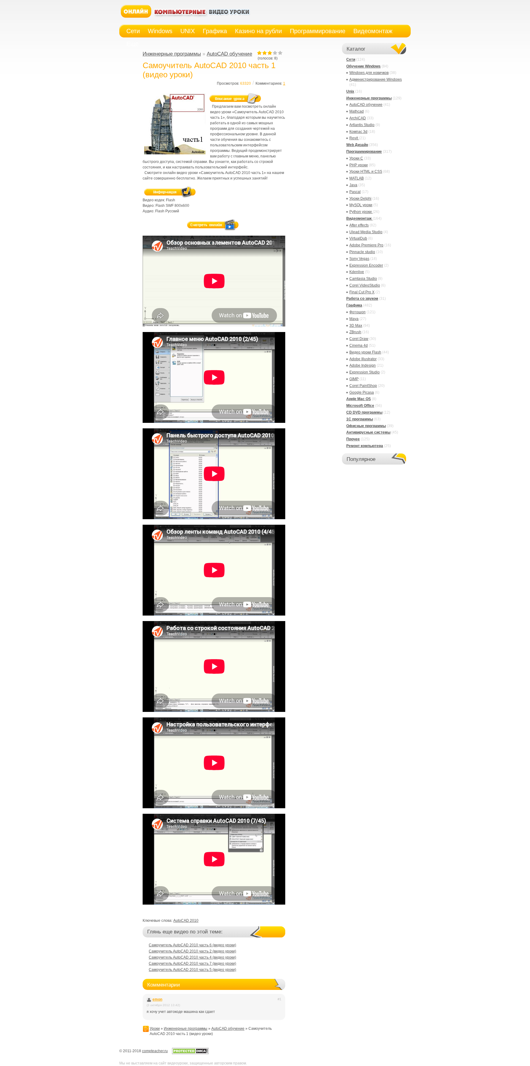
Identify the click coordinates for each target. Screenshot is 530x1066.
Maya (354, 319)
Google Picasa (361, 392)
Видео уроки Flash (365, 352)
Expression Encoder (366, 265)
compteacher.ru (155, 1051)
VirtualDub (358, 238)
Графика (354, 305)
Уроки (155, 1028)
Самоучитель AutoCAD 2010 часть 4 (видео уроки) (192, 957)
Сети (350, 59)
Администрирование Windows (375, 79)
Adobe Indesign (362, 365)
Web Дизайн (357, 145)
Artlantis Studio (361, 125)
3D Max (355, 325)
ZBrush (355, 332)
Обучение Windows (363, 66)
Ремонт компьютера (364, 446)
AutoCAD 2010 (185, 920)
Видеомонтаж (359, 218)
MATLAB (356, 178)
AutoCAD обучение (229, 54)
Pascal (355, 192)
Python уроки (361, 212)
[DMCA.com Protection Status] (190, 1053)
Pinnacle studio (362, 252)
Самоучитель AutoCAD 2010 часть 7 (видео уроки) (192, 963)
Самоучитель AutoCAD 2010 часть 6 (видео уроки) (192, 945)
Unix (350, 91)
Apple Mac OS (358, 399)
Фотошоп (357, 312)
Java (353, 185)
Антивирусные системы (368, 432)
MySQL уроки (360, 205)
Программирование (364, 151)
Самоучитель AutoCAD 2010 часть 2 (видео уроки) (192, 951)
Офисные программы (366, 426)
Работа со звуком (362, 298)
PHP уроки (358, 165)
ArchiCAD (357, 118)
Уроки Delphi (360, 198)
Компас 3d (358, 131)
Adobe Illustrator (363, 359)
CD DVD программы (364, 412)
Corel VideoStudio (364, 285)
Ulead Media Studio (365, 232)
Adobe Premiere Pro (366, 245)
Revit (354, 138)
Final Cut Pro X (361, 292)
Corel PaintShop (363, 386)
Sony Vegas (359, 259)
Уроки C (356, 158)
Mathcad (356, 111)
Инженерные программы (172, 54)
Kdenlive (356, 272)
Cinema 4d (358, 345)
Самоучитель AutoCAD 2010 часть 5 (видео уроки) (192, 970)
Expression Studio (364, 372)
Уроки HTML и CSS (365, 171)
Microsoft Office (360, 406)
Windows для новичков (369, 73)
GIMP (354, 379)
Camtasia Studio (363, 278)
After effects (359, 225)
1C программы (359, 419)
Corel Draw (358, 339)
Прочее (353, 439)
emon (157, 999)
